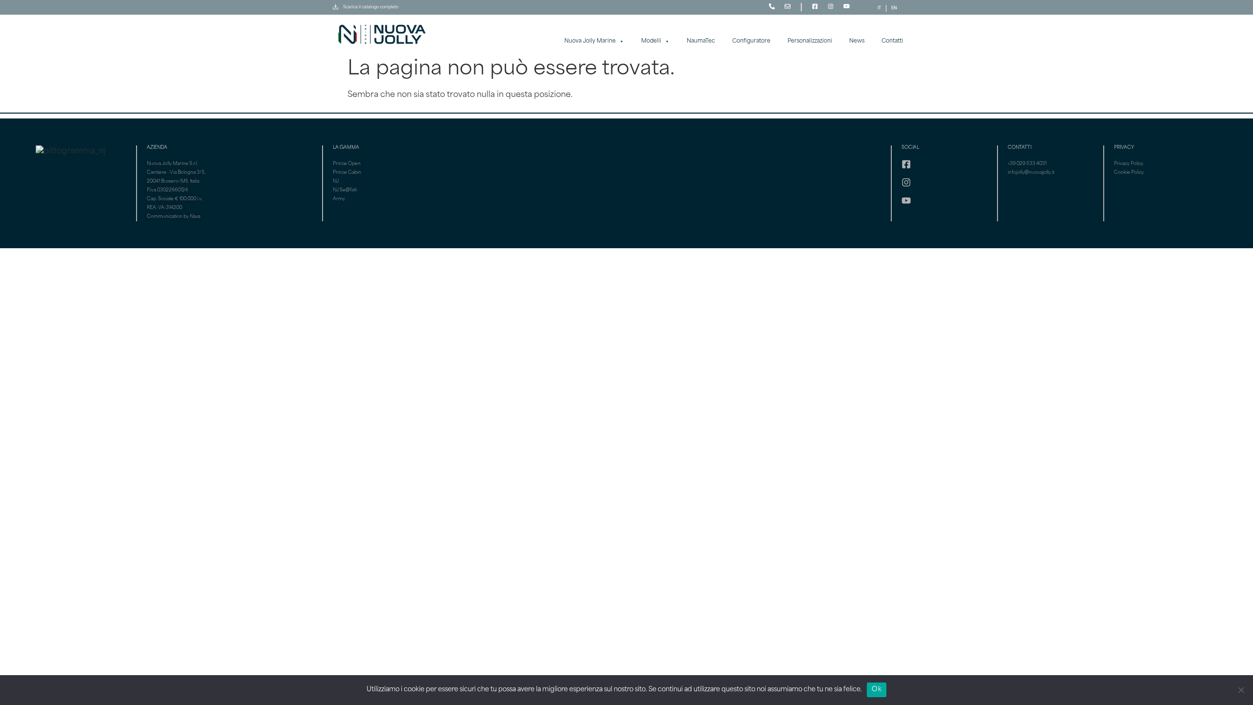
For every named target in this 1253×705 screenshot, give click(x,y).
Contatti (892, 41)
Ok (877, 689)
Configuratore (751, 41)
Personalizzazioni (810, 41)
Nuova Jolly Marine (590, 41)
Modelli (651, 41)
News (856, 41)
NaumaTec (701, 41)
